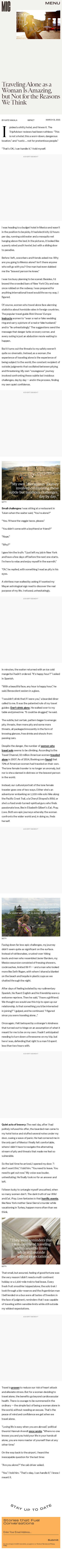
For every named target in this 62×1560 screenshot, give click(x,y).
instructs (7, 318)
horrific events (50, 1198)
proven (15, 1387)
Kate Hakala (10, 120)
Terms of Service (42, 1544)
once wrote (35, 1431)
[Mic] (6, 6)
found (48, 759)
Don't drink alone (20, 707)
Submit (53, 1539)
